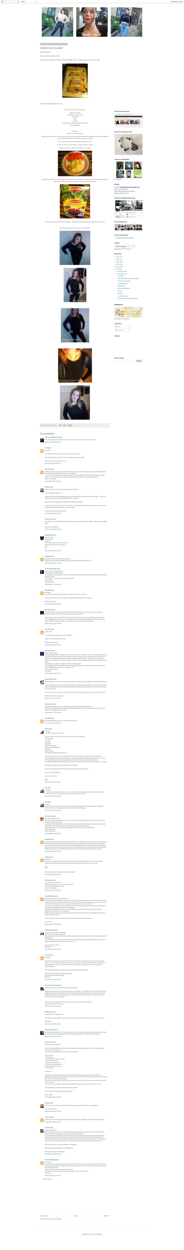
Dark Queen (48, 816)
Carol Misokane (49, 896)
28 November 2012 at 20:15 (53, 529)
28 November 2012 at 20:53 (53, 645)
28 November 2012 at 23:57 (53, 890)
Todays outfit (121, 286)
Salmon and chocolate (124, 281)
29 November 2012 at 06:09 (53, 1036)
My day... (120, 291)
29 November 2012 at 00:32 (53, 949)
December (121, 271)
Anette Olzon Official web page (125, 238)
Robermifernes (49, 930)
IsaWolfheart (48, 535)
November (121, 274)
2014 (118, 264)
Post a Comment (47, 1179)
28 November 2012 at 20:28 (53, 623)
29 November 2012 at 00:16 (53, 924)
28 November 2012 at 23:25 (53, 851)
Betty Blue (48, 650)
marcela (47, 955)
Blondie (47, 857)
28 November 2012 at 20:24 (53, 584)
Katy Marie (48, 609)
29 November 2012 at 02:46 (53, 1006)
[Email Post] (59, 425)
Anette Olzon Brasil (51, 568)
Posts (118, 327)
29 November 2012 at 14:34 (53, 1154)
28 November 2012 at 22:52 (53, 810)
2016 (118, 259)
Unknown (47, 469)
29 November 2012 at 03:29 (53, 1024)
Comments (120, 330)
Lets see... (120, 293)
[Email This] (63, 425)
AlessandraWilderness (52, 437)
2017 (118, 256)
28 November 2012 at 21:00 (53, 673)
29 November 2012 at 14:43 (53, 1175)
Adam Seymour (49, 1030)
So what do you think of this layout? (128, 298)
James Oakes (49, 679)
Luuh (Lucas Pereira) (51, 985)
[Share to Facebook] (69, 425)
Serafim (47, 1127)
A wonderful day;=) (123, 296)
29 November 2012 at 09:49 (53, 1111)
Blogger (100, 1234)
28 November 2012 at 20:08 (53, 513)
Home (75, 1216)
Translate (128, 249)
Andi (46, 448)
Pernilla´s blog (72, 60)
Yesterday (120, 276)
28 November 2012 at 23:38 (53, 874)
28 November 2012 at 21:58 (53, 712)
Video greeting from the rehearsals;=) (128, 278)
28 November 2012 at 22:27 (53, 782)
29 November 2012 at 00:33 (53, 979)
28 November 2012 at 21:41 (53, 698)
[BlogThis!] (65, 425)
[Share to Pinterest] (71, 425)
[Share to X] (67, 425)
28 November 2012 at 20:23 (53, 563)
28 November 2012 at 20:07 (53, 442)
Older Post (106, 1216)
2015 (118, 261)
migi (46, 788)
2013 (118, 266)
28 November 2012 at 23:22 (53, 833)
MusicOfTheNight (50, 1160)
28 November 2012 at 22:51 (53, 796)
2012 (118, 269)
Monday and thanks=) (124, 288)
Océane (47, 487)
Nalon (46, 729)
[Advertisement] (75, 1197)
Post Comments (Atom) (54, 1219)
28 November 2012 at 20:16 (53, 550)
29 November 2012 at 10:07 (53, 1122)
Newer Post (44, 1216)
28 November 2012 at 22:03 (53, 723)
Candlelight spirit (122, 283)
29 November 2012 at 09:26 (53, 1097)
